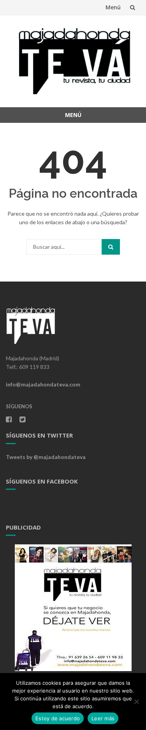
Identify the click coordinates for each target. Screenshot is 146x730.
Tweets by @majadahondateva (46, 457)
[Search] (111, 247)
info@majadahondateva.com (43, 384)
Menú (113, 7)
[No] (136, 701)
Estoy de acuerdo (57, 718)
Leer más (102, 718)
